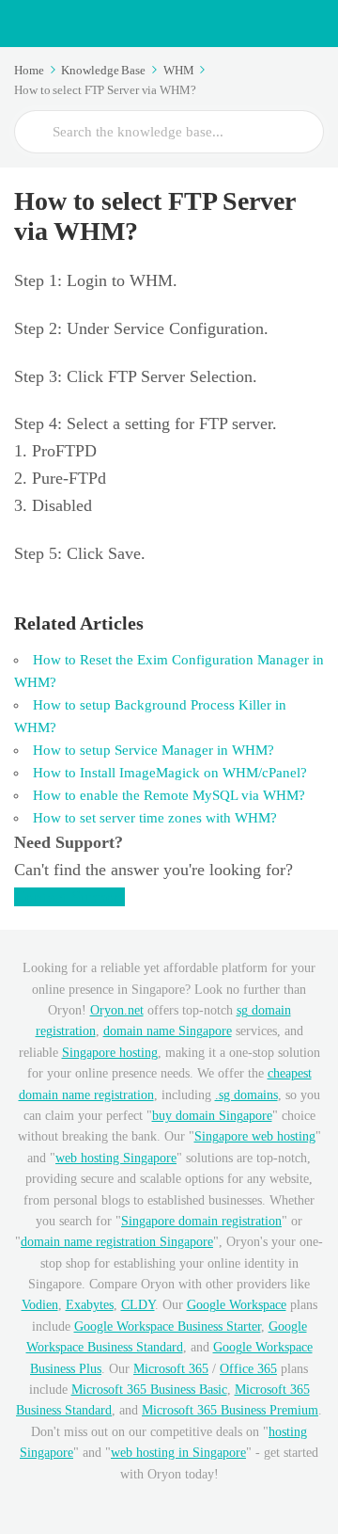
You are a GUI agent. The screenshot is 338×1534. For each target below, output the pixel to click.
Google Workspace (236, 1305)
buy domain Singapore (212, 1116)
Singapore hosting (110, 1053)
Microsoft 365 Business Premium (230, 1410)
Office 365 (248, 1369)
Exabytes (90, 1305)
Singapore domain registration (201, 1221)
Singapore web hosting (254, 1136)
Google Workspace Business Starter (167, 1326)
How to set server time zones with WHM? (155, 817)
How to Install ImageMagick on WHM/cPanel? (170, 772)
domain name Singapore (167, 1031)
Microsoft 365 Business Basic (149, 1389)
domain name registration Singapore (117, 1242)
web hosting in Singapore (178, 1453)
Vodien (40, 1305)
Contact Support (69, 896)
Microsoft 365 (170, 1369)
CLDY (138, 1305)
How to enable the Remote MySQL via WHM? (169, 795)
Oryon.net (117, 1010)
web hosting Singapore (116, 1158)
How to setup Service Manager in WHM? (153, 750)
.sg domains (246, 1095)
